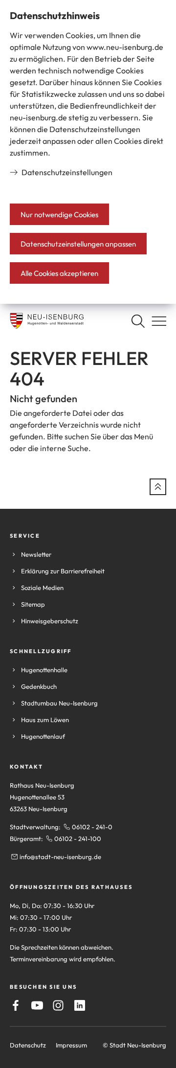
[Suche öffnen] (138, 321)
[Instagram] (58, 1005)
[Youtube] (37, 1005)
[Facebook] (16, 1005)
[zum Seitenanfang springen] (158, 486)
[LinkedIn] (80, 1005)
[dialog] (88, 152)
